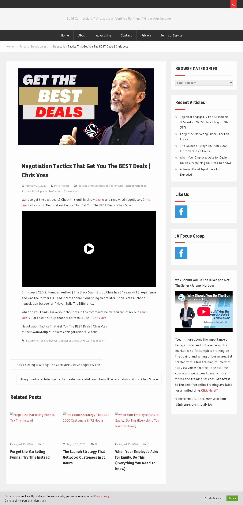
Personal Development (35, 191)
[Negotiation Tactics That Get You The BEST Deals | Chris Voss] (89, 249)
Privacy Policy (101, 496)
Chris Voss (100, 318)
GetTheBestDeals (69, 340)
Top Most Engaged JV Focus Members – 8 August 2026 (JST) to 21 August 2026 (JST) (205, 122)
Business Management (92, 185)
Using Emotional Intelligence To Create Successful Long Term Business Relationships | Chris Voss (87, 379)
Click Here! (208, 390)
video (97, 199)
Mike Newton (61, 185)
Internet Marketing (135, 185)
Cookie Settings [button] (212, 498)
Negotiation (97, 340)
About (82, 35)
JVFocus (84, 340)
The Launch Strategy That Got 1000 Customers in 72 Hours (84, 457)
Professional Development (64, 191)
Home (65, 35)
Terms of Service (171, 35)
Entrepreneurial (115, 185)
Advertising (103, 35)
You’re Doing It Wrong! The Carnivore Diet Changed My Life (58, 365)
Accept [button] (232, 498)
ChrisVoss (52, 340)
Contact (126, 35)
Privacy (146, 35)
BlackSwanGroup (35, 340)
